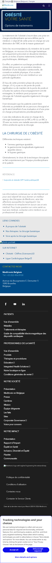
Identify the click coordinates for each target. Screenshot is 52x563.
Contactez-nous (13, 491)
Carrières (8, 401)
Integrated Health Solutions (16, 366)
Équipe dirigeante (12, 408)
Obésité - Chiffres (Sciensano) (19, 253)
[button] (49, 4)
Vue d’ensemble (11, 322)
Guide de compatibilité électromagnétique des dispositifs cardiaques (25, 335)
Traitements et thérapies (15, 329)
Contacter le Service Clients (18, 499)
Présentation (9, 389)
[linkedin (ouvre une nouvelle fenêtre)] (25, 304)
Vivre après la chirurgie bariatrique (21, 236)
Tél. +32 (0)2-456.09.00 (13, 275)
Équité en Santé (11, 447)
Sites (6, 416)
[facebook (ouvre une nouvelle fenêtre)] (8, 304)
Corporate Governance (14, 420)
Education (8, 362)
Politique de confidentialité (18, 477)
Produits (7, 355)
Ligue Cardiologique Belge (18, 258)
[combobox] (6, 1)
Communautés (10, 458)
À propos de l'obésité (16, 226)
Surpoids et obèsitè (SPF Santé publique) (20, 180)
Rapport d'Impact (12, 443)
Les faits (7, 412)
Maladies (8, 326)
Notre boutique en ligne (15, 370)
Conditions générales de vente (17, 374)
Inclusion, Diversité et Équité (16, 451)
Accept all (14, 550)
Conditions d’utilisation (16, 484)
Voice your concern (12, 424)
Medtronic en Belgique (14, 393)
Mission (7, 405)
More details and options (26, 557)
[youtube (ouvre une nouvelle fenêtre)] (16, 304)
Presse (7, 397)
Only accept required (38, 550)
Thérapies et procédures (15, 359)
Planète (7, 455)
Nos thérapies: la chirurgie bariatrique (23, 231)
